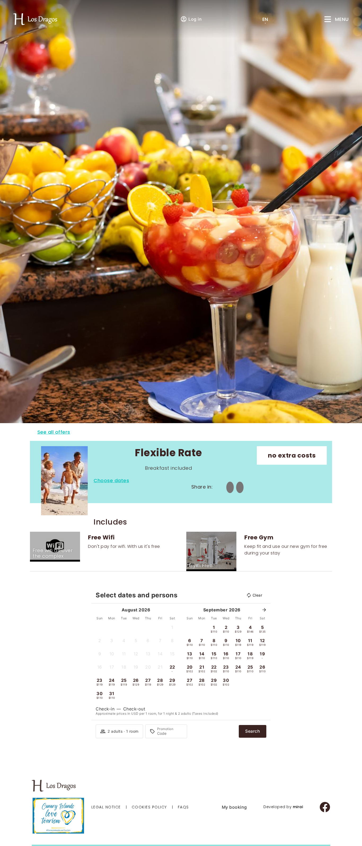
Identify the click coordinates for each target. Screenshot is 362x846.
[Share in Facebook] (230, 487)
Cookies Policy (149, 807)
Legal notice (106, 807)
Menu (342, 19)
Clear (257, 595)
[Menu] (327, 19)
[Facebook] (325, 807)
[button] (172, 629)
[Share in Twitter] (240, 487)
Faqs (183, 807)
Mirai (298, 806)
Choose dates (111, 480)
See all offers (53, 432)
